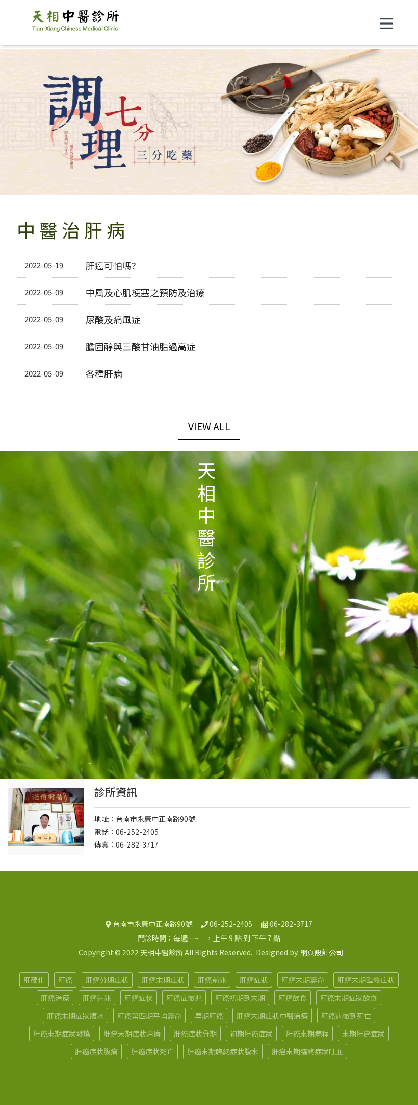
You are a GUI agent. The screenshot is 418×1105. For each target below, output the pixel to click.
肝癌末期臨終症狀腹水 (222, 1051)
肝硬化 (34, 980)
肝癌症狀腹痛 (96, 1051)
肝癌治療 (55, 998)
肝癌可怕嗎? (111, 265)
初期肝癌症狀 (251, 1033)
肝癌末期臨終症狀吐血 (307, 1051)
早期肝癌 (209, 1015)
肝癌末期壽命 (302, 980)
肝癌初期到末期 (240, 998)
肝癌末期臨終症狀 (366, 980)
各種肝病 (104, 373)
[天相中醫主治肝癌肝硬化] (75, 22)
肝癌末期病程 (307, 1033)
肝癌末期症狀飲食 (348, 998)
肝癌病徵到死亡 (346, 1015)
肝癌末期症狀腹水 (75, 1015)
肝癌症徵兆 (184, 998)
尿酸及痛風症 (113, 319)
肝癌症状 (138, 998)
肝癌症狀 (254, 980)
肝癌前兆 (212, 980)
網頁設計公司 (321, 952)
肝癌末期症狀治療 (132, 1033)
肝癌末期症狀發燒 (61, 1033)
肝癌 (65, 980)
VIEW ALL (209, 426)
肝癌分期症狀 (107, 980)
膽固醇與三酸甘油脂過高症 (141, 346)
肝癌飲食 (292, 998)
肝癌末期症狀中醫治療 (272, 1015)
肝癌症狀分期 (195, 1033)
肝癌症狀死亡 (152, 1051)
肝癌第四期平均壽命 (149, 1015)
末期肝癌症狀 (363, 1033)
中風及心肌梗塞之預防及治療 (145, 292)
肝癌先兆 (97, 998)
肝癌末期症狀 (163, 980)
